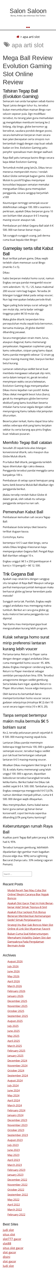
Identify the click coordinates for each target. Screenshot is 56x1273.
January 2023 (15, 1174)
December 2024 (17, 1060)
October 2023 (15, 1130)
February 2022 (16, 1214)
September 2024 (17, 1075)
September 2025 (17, 1016)
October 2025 (15, 1011)
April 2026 (13, 981)
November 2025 (17, 1006)
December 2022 (17, 1179)
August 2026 (15, 961)
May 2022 (13, 1199)
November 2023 (17, 1125)
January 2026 (15, 996)
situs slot (9, 1234)
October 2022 (15, 1189)
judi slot (8, 1230)
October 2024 (15, 1070)
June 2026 (13, 971)
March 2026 (14, 986)
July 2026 (13, 966)
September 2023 (17, 1135)
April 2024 (13, 1100)
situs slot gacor (13, 1248)
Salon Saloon (28, 10)
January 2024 (15, 1115)
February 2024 (16, 1110)
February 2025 (16, 1050)
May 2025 (13, 1036)
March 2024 (14, 1105)
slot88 (7, 1243)
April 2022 (13, 1204)
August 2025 (15, 1021)
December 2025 (17, 1001)
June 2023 (13, 1150)
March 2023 (14, 1165)
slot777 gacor (12, 1239)
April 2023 (13, 1160)
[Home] (17, 37)
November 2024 (17, 1065)
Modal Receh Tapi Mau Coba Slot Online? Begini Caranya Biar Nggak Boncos (28, 894)
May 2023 (13, 1155)
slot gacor (9, 1252)
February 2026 (16, 991)
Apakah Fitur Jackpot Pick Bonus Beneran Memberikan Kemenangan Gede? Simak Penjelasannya (29, 916)
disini (6, 1257)
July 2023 (13, 1145)
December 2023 (17, 1120)
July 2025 (13, 1026)
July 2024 (13, 1085)
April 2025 (13, 1041)
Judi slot (8, 1266)
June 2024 (13, 1090)
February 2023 (16, 1170)
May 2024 (13, 1095)
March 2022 (14, 1209)
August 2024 (15, 1080)
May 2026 (13, 976)
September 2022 (17, 1194)
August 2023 (15, 1140)
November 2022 (17, 1184)
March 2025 (14, 1046)
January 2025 (15, 1055)
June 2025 (13, 1031)
